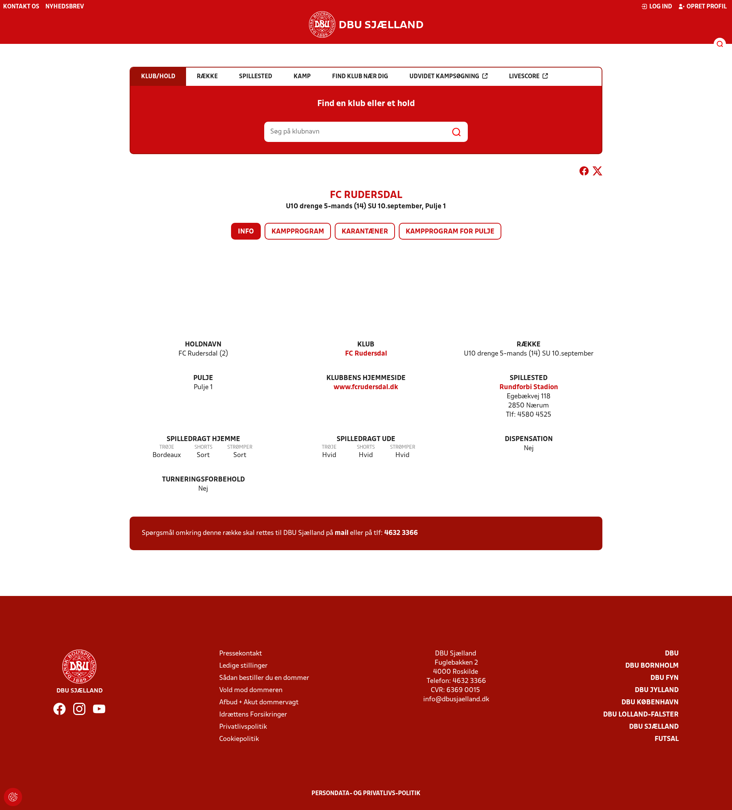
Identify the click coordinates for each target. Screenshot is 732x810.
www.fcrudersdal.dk (366, 387)
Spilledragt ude (366, 439)
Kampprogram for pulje (450, 232)
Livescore (524, 76)
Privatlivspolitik (243, 727)
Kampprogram (297, 232)
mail (341, 533)
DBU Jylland (657, 690)
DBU (672, 654)
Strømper (239, 447)
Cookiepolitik (239, 739)
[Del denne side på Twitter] (597, 172)
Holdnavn (203, 344)
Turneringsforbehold (203, 480)
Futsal (667, 739)
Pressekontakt (240, 654)
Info (246, 232)
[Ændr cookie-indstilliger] (13, 797)
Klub (365, 344)
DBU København (650, 702)
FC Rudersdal (366, 354)
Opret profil (707, 7)
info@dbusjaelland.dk (456, 699)
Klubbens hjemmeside (366, 378)
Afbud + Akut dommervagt (259, 702)
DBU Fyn (664, 678)
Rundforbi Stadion (528, 387)
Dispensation (529, 439)
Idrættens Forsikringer (253, 715)
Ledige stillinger (243, 666)
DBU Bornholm (652, 666)
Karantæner (365, 232)
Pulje (203, 378)
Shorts (203, 447)
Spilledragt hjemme (203, 439)
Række (529, 344)
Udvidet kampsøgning (444, 76)
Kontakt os (21, 7)
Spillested (528, 378)
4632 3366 (401, 533)
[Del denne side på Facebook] (584, 172)
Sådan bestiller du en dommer (264, 678)
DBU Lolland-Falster (641, 715)
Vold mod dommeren (251, 690)
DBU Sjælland (654, 727)
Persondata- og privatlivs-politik (366, 793)
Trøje (166, 447)
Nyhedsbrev (64, 7)
